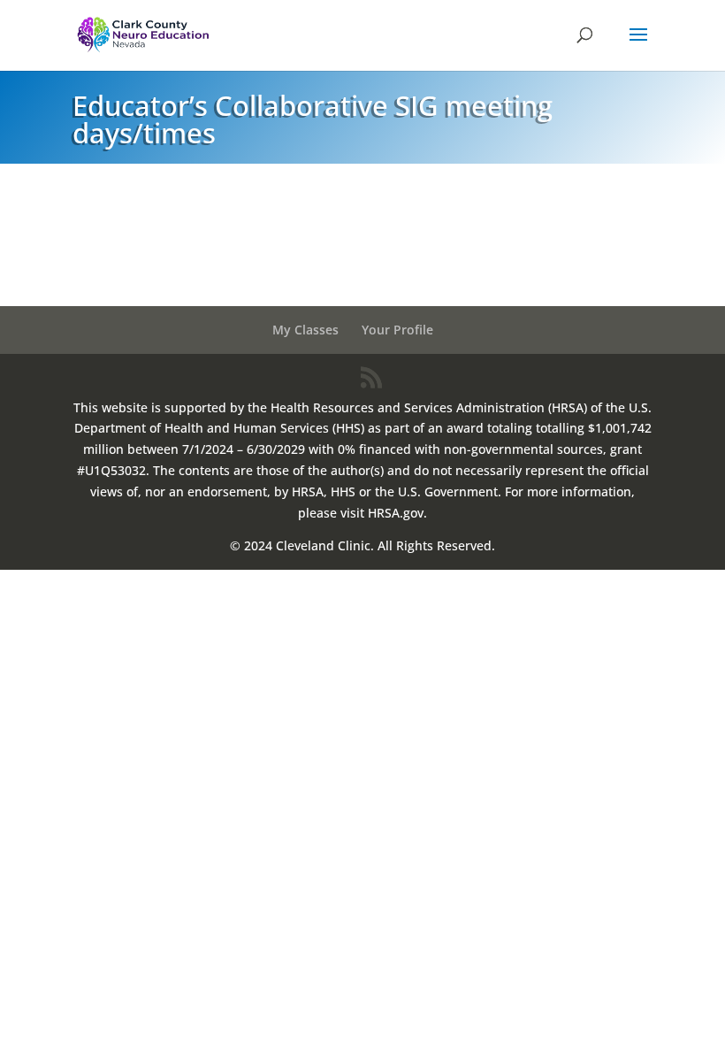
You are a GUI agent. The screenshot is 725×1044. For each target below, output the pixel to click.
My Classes (305, 329)
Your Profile (397, 329)
